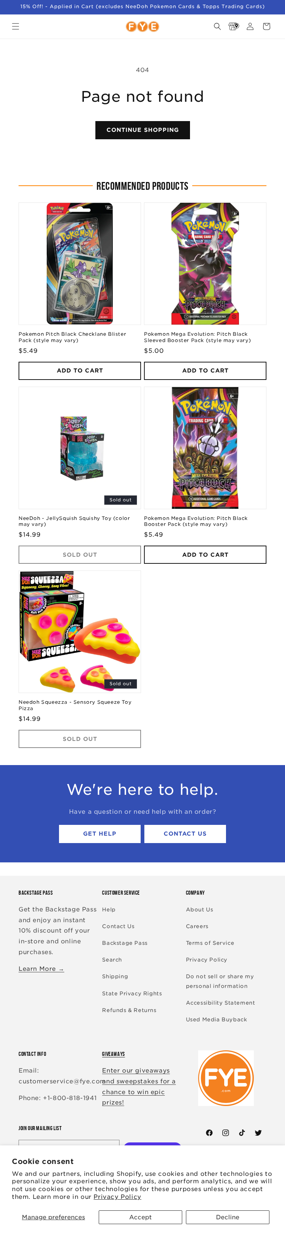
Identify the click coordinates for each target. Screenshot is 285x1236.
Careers (197, 926)
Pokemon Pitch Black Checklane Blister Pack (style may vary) (72, 337)
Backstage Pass (124, 943)
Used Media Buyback (216, 1019)
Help (108, 910)
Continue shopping (143, 130)
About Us (199, 910)
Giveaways (113, 1054)
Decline (227, 1217)
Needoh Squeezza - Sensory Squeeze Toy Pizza (75, 705)
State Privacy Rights (132, 993)
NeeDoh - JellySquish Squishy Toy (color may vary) (74, 521)
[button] (15, 26)
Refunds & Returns (129, 1010)
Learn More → (41, 968)
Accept (140, 1217)
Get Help (100, 833)
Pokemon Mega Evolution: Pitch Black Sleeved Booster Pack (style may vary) (197, 337)
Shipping (115, 976)
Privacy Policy (117, 1196)
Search (112, 960)
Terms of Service (210, 943)
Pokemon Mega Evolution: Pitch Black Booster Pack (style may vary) (196, 521)
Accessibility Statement (220, 1003)
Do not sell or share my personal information (220, 981)
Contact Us (185, 833)
